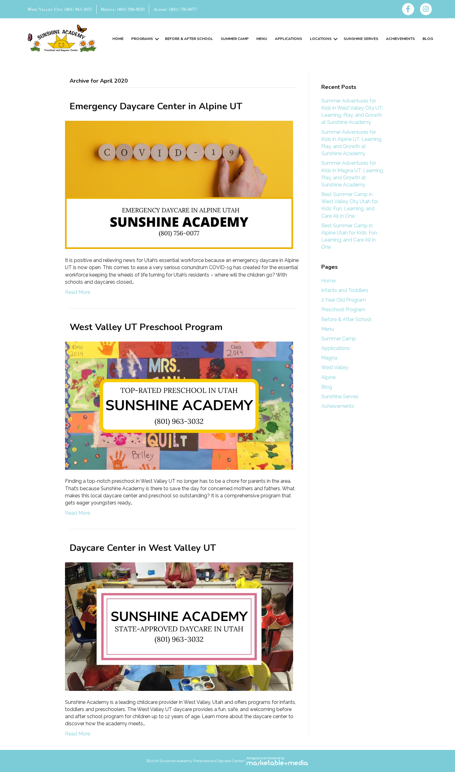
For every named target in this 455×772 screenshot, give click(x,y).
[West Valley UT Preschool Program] (179, 405)
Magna (329, 358)
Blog (427, 38)
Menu (261, 38)
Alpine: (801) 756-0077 (175, 9)
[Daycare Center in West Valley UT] (179, 626)
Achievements (400, 38)
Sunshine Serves (361, 38)
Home (118, 38)
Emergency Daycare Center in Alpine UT (156, 106)
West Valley (334, 367)
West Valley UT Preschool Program (146, 327)
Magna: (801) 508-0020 (123, 9)
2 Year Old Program (343, 300)
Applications (288, 38)
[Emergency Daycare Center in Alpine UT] (179, 184)
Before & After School (189, 38)
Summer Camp (235, 38)
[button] (157, 39)
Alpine (328, 377)
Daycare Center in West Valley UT (143, 548)
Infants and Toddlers (344, 290)
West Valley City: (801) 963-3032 (60, 9)
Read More (77, 292)
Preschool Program (343, 309)
